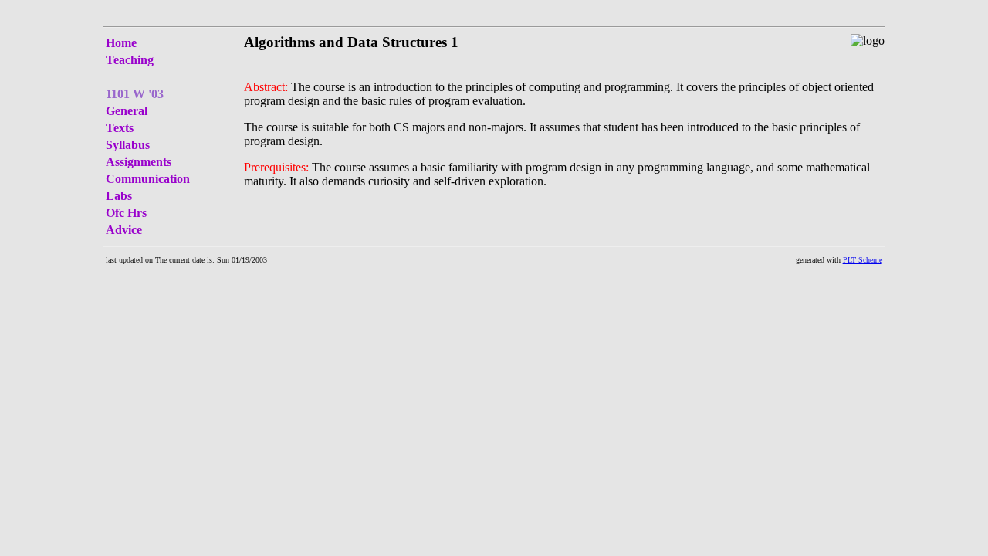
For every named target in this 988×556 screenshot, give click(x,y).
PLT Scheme (862, 260)
